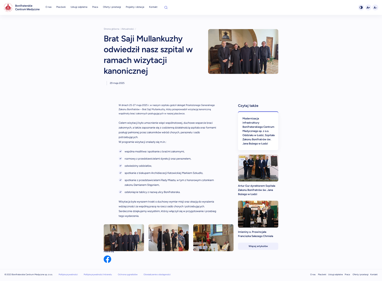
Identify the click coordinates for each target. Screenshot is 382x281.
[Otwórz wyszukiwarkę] (165, 7)
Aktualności (128, 28)
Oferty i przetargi (112, 7)
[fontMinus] (375, 7)
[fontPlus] (368, 7)
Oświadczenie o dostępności (157, 274)
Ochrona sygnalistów (128, 274)
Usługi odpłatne (79, 7)
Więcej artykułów (258, 246)
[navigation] (22, 7)
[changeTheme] (361, 7)
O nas (48, 7)
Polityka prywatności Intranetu (98, 274)
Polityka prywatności (68, 274)
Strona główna (112, 28)
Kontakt (153, 7)
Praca (95, 7)
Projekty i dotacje (135, 7)
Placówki (61, 7)
